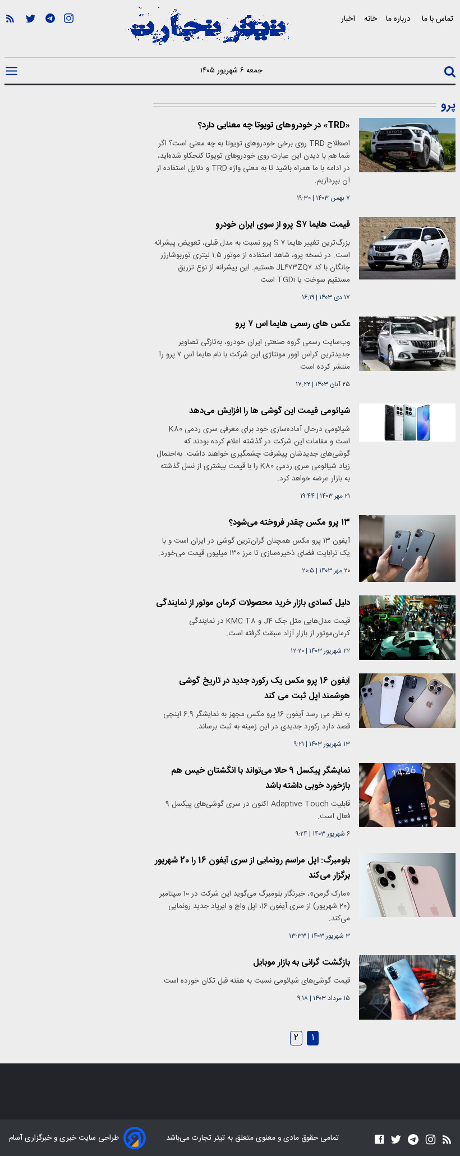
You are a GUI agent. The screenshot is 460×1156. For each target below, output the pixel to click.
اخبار (348, 18)
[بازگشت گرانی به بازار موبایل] (407, 987)
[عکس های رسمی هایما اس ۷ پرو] (407, 343)
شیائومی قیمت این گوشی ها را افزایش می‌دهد (269, 411)
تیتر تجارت (207, 1138)
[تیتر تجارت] (207, 32)
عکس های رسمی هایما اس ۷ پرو (292, 324)
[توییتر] (30, 34)
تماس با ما (439, 18)
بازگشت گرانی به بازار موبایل (301, 963)
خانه (370, 18)
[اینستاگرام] (68, 34)
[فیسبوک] (379, 1139)
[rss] (10, 34)
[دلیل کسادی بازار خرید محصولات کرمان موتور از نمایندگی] (407, 627)
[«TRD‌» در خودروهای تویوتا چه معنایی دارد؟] (407, 145)
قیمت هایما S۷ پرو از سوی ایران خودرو (282, 225)
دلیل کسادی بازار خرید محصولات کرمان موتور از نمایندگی (253, 603)
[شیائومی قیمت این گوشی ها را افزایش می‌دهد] (407, 422)
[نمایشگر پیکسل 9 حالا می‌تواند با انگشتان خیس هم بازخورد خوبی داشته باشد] (407, 795)
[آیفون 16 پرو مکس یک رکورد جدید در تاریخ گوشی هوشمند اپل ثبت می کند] (407, 700)
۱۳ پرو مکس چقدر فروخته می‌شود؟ (289, 523)
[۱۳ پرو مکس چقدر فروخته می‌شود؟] (407, 548)
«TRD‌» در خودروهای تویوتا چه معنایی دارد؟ (274, 125)
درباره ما (399, 18)
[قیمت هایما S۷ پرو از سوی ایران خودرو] (407, 248)
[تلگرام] (50, 34)
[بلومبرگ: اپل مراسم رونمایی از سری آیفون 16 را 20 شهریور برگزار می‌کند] (407, 885)
